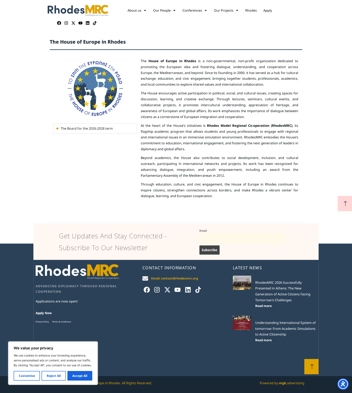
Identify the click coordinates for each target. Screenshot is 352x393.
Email (203, 231)
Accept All (79, 376)
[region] (53, 363)
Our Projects (223, 10)
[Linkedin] (87, 23)
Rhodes (251, 10)
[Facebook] (59, 23)
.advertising (291, 383)
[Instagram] (66, 23)
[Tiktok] (95, 23)
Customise (27, 376)
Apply (267, 10)
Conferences (192, 10)
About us (134, 10)
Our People (162, 10)
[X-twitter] (73, 23)
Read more (263, 306)
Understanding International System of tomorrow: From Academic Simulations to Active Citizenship (285, 328)
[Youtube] (80, 23)
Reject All (54, 376)
